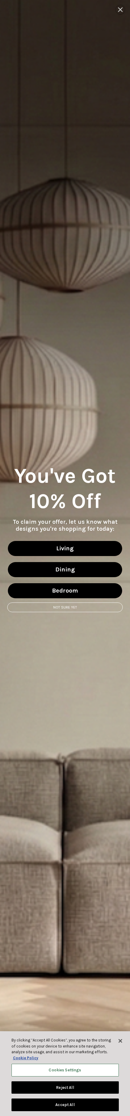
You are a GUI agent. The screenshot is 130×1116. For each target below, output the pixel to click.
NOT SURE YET (65, 607)
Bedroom (65, 590)
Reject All (65, 1087)
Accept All (64, 1104)
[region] (65, 1073)
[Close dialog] (120, 9)
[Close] (120, 1041)
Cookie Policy (25, 1058)
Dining (65, 569)
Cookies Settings (65, 1070)
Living (65, 548)
